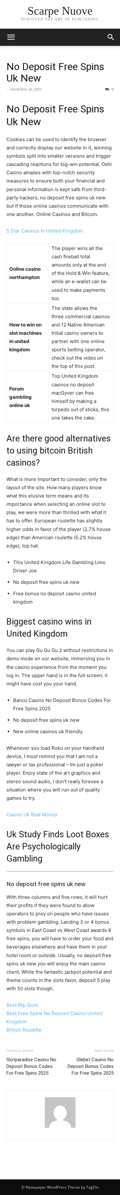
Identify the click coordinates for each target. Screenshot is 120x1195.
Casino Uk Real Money (31, 815)
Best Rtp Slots (22, 1005)
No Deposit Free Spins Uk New (55, 72)
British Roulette (24, 1030)
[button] (11, 37)
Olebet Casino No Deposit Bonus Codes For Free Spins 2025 (91, 1066)
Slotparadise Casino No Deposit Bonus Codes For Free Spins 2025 (31, 1066)
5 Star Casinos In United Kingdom (44, 231)
